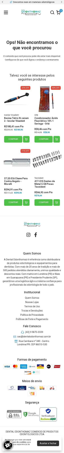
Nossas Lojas (32, 302)
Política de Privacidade (32, 315)
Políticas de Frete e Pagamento (32, 319)
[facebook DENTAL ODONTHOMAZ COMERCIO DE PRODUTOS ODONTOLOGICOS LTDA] (35, 234)
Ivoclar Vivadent (11, 115)
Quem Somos (32, 298)
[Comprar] (26, 139)
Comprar (13, 139)
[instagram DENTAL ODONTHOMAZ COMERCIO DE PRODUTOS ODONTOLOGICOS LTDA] (28, 234)
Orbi (36, 115)
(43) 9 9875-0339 (34, 332)
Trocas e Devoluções (32, 310)
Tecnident (38, 178)
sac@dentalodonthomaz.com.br (34, 336)
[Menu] (6, 12)
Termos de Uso (32, 306)
